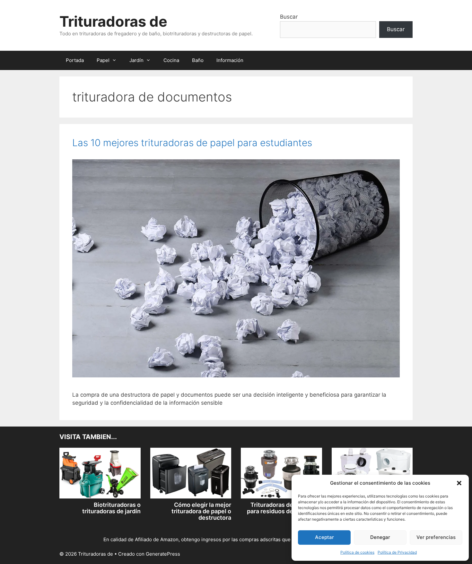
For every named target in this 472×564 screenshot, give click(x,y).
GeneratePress (163, 554)
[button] (459, 483)
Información (229, 60)
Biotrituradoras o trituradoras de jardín (111, 508)
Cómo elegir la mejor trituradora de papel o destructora (201, 511)
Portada (75, 60)
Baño (198, 60)
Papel (103, 60)
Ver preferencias (436, 537)
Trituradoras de (113, 21)
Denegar (380, 537)
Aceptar (324, 537)
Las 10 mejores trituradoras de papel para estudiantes (192, 142)
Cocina (171, 60)
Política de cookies (357, 552)
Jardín (136, 60)
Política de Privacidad (397, 552)
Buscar (289, 16)
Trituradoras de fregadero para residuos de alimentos (284, 508)
